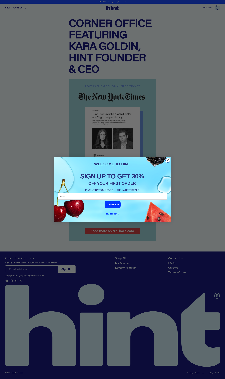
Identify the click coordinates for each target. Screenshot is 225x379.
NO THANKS (112, 214)
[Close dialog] (167, 160)
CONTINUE (112, 204)
